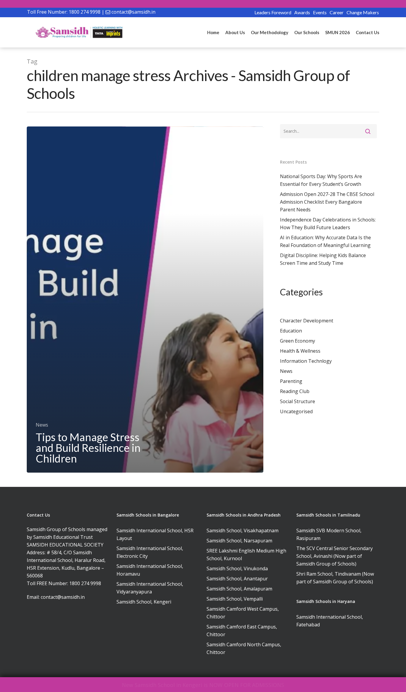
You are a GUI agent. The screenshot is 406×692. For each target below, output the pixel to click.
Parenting (291, 381)
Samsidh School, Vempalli (235, 599)
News (42, 425)
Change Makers (363, 12)
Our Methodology (269, 32)
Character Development (306, 320)
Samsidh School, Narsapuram (239, 540)
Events (320, 12)
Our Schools (306, 32)
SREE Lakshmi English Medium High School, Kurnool (246, 554)
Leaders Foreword (272, 12)
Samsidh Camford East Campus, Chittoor (242, 630)
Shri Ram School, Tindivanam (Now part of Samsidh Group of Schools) (335, 578)
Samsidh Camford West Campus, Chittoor (243, 613)
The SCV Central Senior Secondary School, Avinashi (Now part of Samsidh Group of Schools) (334, 556)
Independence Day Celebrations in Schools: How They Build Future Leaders (328, 223)
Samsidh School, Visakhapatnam (242, 530)
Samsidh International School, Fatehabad (329, 621)
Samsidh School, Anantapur (237, 578)
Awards (302, 12)
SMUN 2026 (337, 32)
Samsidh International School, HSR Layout (155, 534)
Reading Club (294, 391)
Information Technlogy (306, 361)
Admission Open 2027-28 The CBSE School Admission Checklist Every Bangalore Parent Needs (327, 202)
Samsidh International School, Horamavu (150, 570)
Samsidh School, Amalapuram (239, 588)
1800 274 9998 (84, 12)
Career (337, 12)
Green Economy (297, 341)
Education (291, 330)
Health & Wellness (300, 351)
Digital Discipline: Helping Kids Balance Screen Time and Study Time (323, 259)
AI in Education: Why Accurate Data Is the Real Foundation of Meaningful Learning (325, 241)
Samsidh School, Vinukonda (237, 568)
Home (213, 32)
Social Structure (297, 401)
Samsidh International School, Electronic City (150, 552)
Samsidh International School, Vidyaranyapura (150, 588)
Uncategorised (296, 411)
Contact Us (367, 32)
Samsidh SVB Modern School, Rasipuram (328, 534)
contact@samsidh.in (133, 12)
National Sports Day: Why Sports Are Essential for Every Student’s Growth (321, 180)
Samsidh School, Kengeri (144, 601)
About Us (235, 32)
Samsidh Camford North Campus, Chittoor (244, 648)
